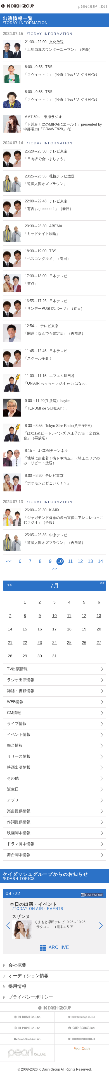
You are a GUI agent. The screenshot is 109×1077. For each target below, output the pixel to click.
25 (69, 642)
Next (103, 926)
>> (54, 568)
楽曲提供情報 (18, 811)
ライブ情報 (17, 723)
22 (25, 642)
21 (10, 642)
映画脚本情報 (18, 833)
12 (80, 561)
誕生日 (13, 789)
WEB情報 (15, 701)
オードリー (70, 916)
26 (84, 642)
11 (70, 561)
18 (69, 629)
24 (54, 642)
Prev (10, 926)
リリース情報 (18, 756)
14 (100, 561)
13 (90, 561)
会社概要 (17, 965)
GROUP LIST (94, 6)
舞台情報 (15, 745)
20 (99, 629)
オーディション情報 (28, 975)
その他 (13, 778)
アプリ (13, 800)
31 (54, 656)
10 (54, 615)
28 (10, 656)
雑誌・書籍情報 (20, 690)
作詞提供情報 (18, 822)
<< (8, 561)
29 (25, 656)
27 (99, 642)
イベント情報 (18, 734)
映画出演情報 (18, 767)
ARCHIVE (59, 947)
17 (54, 629)
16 (39, 629)
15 (25, 629)
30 (39, 656)
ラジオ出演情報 (20, 680)
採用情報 (17, 986)
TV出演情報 (17, 669)
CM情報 (14, 712)
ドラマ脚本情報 (20, 844)
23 (39, 642)
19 (84, 629)
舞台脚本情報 (18, 854)
